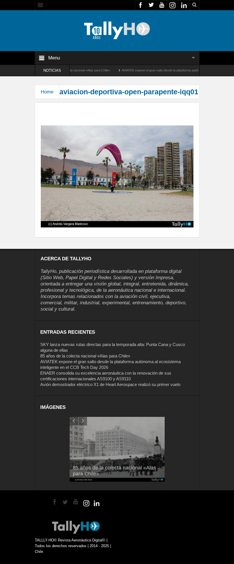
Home (47, 92)
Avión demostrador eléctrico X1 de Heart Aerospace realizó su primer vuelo (110, 384)
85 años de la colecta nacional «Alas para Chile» (85, 355)
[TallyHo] (117, 30)
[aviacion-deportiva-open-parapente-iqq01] (117, 176)
